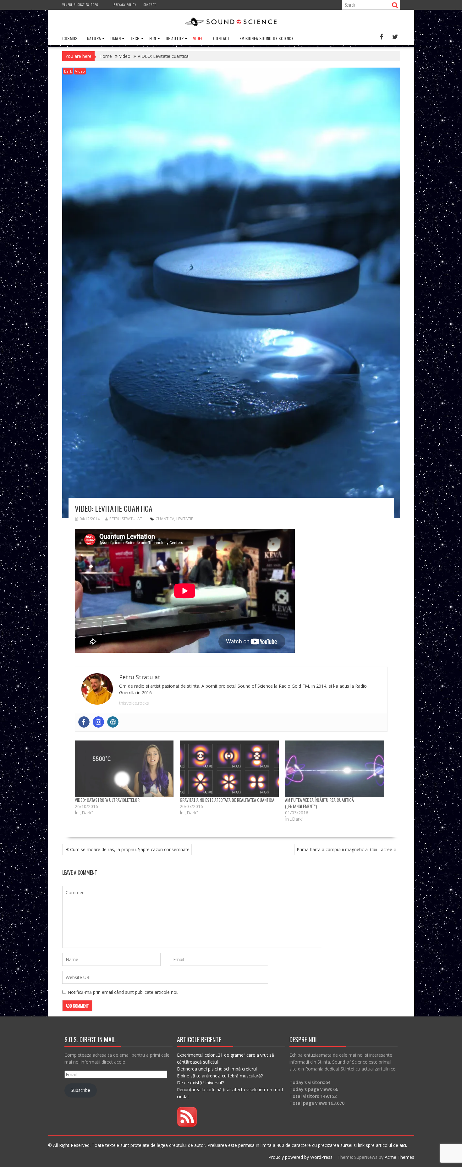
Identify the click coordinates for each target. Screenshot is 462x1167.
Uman (115, 38)
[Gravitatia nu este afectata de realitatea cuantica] (229, 768)
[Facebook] (84, 722)
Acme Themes (399, 1157)
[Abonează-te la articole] (187, 1125)
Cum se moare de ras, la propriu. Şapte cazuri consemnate (130, 849)
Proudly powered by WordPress (300, 1157)
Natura (94, 38)
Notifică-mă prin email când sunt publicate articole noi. (123, 992)
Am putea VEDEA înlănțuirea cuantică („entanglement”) (319, 802)
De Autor (175, 38)
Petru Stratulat (125, 518)
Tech (135, 38)
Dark (68, 71)
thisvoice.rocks (134, 703)
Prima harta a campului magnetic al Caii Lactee (344, 849)
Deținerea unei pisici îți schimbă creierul (217, 1069)
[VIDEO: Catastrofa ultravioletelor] (124, 768)
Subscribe (80, 1090)
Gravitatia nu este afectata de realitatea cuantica (227, 799)
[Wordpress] (112, 722)
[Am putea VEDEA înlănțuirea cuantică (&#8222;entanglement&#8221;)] (334, 768)
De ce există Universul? (200, 1083)
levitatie (184, 518)
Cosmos (70, 38)
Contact (150, 4)
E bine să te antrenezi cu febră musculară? (220, 1076)
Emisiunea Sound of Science (266, 38)
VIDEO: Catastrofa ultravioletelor (107, 799)
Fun (152, 38)
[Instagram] (98, 722)
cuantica (165, 518)
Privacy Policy (124, 4)
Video (198, 38)
